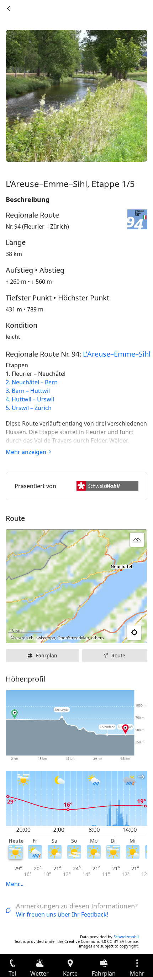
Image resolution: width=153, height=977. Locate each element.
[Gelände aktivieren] (137, 540)
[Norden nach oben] (114, 633)
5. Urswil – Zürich (29, 408)
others (97, 638)
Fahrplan (46, 655)
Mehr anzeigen (26, 452)
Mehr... (14, 884)
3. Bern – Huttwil (28, 391)
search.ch (23, 638)
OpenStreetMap (73, 638)
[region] (76, 586)
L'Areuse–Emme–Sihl (117, 354)
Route (118, 655)
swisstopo (45, 638)
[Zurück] (8, 8)
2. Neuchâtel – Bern (32, 382)
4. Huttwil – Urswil (30, 399)
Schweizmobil (126, 936)
